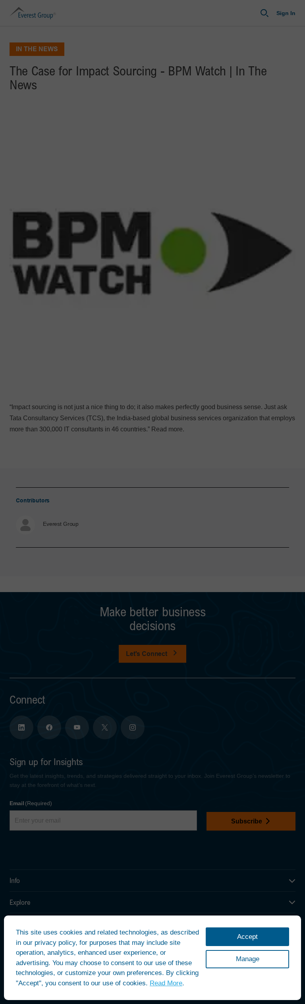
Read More (166, 983)
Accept (247, 937)
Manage (247, 959)
